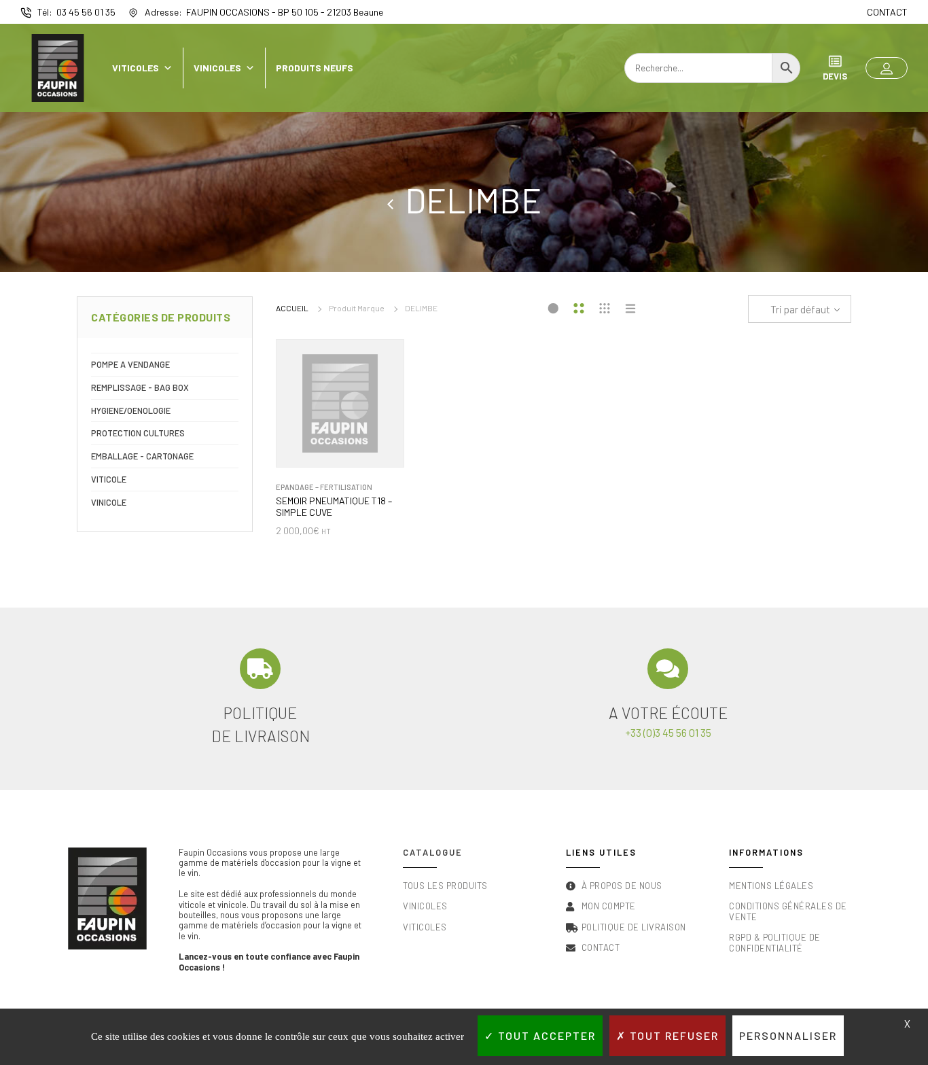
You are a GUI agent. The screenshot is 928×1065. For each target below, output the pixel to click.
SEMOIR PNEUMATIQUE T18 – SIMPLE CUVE (334, 506)
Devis (835, 76)
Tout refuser (672, 1035)
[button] (886, 68)
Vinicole (108, 502)
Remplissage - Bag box (140, 387)
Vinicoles (217, 67)
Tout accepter (545, 1035)
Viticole (108, 479)
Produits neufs (314, 67)
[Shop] (396, 199)
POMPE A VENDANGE (130, 364)
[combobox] (799, 309)
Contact (887, 12)
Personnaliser (788, 1035)
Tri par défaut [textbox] (800, 309)
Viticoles (135, 67)
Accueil (292, 308)
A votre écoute (668, 712)
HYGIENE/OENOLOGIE (131, 410)
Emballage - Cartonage (142, 456)
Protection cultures (138, 432)
